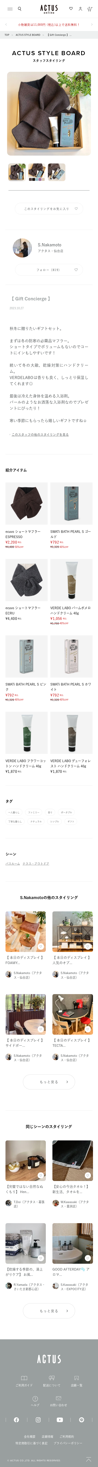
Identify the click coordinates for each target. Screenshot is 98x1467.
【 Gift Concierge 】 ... (59, 35)
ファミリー (33, 812)
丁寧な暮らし (15, 821)
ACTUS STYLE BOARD (28, 35)
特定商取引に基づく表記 (31, 1443)
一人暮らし (14, 812)
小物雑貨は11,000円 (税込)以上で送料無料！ (49, 24)
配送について (52, 1385)
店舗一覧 (77, 1385)
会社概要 (30, 1436)
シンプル (54, 821)
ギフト (70, 821)
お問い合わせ (58, 1405)
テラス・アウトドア (36, 863)
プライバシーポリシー (68, 1443)
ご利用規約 (66, 1436)
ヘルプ (35, 1405)
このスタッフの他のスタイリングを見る (40, 434)
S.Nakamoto (49, 245)
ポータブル (66, 812)
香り (50, 812)
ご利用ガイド (24, 1385)
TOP (7, 35)
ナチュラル (36, 821)
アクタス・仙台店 (50, 251)
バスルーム (12, 863)
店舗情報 (47, 1436)
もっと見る (49, 1082)
